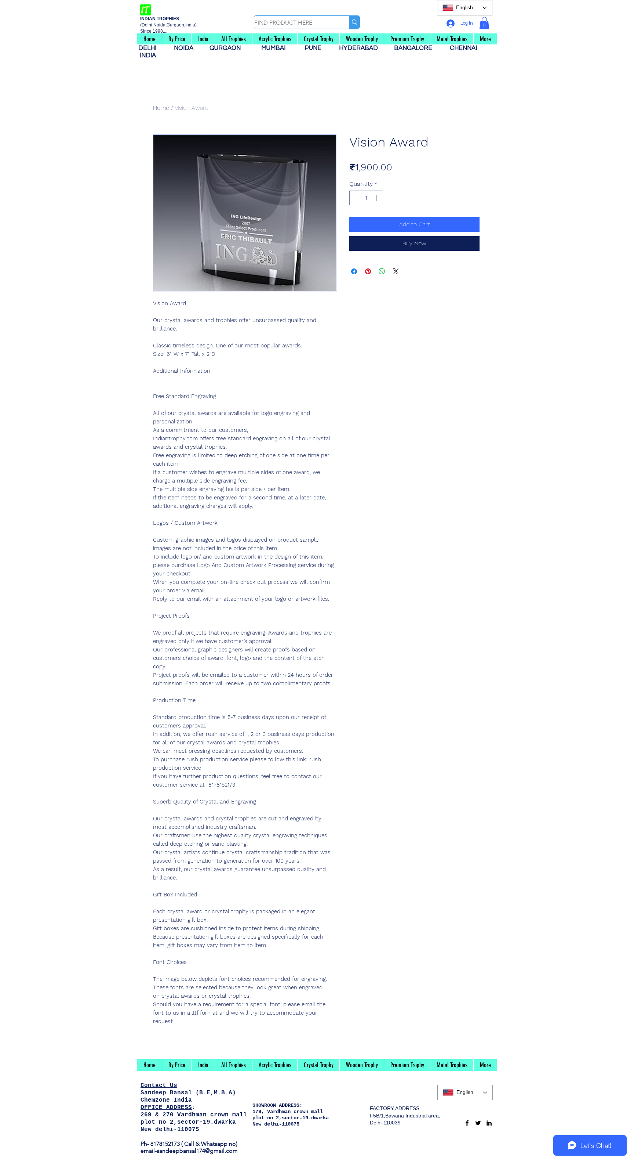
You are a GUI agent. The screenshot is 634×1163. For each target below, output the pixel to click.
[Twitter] (478, 1123)
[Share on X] (395, 271)
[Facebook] (467, 1123)
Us (173, 1085)
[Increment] (377, 198)
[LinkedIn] (489, 1123)
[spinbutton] (366, 198)
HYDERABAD (362, 48)
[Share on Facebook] (354, 271)
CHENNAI (464, 48)
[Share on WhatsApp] (382, 271)
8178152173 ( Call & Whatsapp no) (193, 1143)
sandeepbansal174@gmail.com (197, 1150)
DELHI (150, 48)
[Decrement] (355, 198)
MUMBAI (274, 48)
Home (161, 107)
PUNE (316, 48)
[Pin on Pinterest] (368, 271)
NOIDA (187, 48)
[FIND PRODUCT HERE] (354, 22)
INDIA (148, 55)
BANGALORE (415, 48)
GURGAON (227, 48)
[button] (484, 23)
